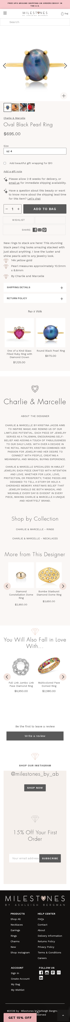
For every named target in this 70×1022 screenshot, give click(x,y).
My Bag (15, 984)
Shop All (16, 919)
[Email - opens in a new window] (40, 230)
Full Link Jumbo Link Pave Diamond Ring (21, 684)
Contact (42, 924)
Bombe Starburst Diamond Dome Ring (49, 593)
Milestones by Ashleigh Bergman (40, 1010)
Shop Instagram (20, 952)
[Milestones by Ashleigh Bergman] (35, 13)
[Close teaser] (37, 1012)
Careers (42, 958)
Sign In (15, 973)
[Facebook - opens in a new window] (35, 230)
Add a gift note (13, 171)
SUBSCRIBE (50, 858)
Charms (15, 941)
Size (6, 145)
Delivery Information (50, 935)
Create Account (20, 978)
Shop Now (35, 787)
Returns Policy (46, 941)
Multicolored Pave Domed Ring (49, 684)
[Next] (62, 586)
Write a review (35, 736)
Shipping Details (18, 287)
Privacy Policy (46, 946)
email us (14, 182)
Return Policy (17, 298)
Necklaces (17, 924)
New (13, 946)
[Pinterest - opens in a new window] (44, 230)
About (41, 930)
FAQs (41, 919)
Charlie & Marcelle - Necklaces (35, 538)
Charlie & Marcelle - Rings (35, 529)
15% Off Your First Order (35, 836)
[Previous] (7, 586)
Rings (14, 935)
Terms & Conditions (49, 952)
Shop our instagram (35, 765)
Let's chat (34, 198)
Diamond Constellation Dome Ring (21, 594)
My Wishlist (17, 989)
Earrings (15, 930)
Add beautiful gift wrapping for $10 (31, 163)
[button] (20, 1017)
